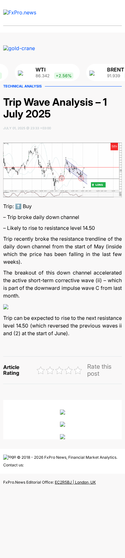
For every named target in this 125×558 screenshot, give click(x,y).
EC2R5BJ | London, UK (75, 482)
